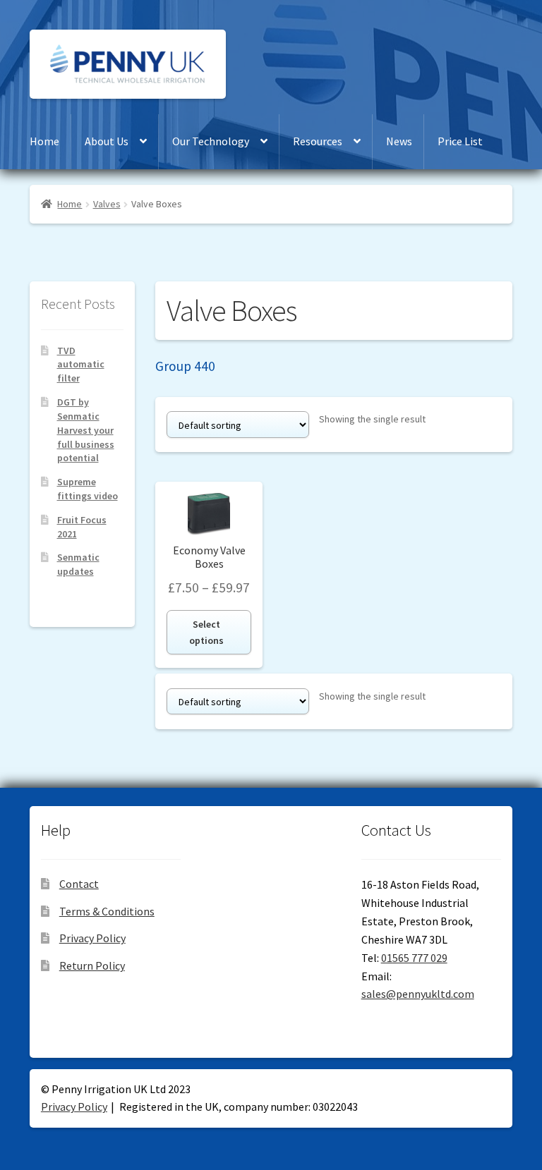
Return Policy (92, 965)
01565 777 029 (414, 958)
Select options (206, 632)
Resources (317, 141)
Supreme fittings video (87, 488)
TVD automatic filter (80, 364)
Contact (79, 884)
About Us (106, 141)
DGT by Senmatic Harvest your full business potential (85, 430)
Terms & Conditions (107, 911)
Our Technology (210, 141)
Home (44, 141)
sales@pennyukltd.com (417, 994)
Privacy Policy (92, 938)
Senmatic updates (78, 564)
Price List (460, 141)
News (399, 141)
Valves (107, 203)
